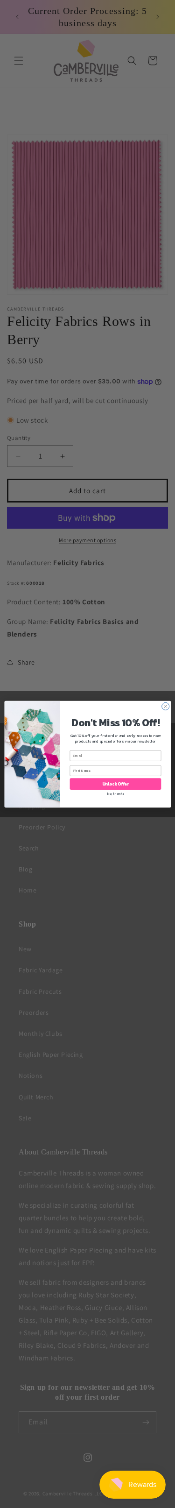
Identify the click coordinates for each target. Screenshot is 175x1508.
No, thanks (115, 793)
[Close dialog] (165, 706)
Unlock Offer (115, 783)
